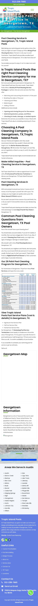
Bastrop (7, 478)
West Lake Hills (26, 503)
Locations (6, 573)
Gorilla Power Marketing (14, 535)
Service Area (7, 563)
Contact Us (6, 566)
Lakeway (25, 481)
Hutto (7, 503)
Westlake (25, 506)
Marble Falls (26, 488)
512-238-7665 (19, 1)
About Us (5, 559)
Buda (6, 486)
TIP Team (6, 570)
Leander (24, 483)
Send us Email (11, 586)
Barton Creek (9, 476)
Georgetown (8, 31)
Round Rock (26, 493)
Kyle (23, 473)
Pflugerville (25, 491)
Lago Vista (25, 476)
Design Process (7, 556)
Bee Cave (8, 481)
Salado (24, 496)
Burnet (7, 488)
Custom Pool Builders (9, 549)
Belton (7, 483)
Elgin (6, 496)
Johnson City (9, 506)
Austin (7, 473)
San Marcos (26, 498)
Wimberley (25, 508)
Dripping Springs (10, 493)
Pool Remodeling (8, 552)
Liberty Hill (25, 486)
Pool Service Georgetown (22, 31)
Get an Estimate (19, 4)
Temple (24, 501)
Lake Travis (25, 478)
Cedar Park (8, 491)
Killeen (7, 511)
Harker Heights (9, 501)
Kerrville (7, 508)
